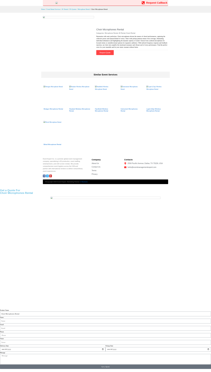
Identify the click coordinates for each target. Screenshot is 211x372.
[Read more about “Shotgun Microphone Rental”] (51, 105)
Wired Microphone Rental (52, 144)
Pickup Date (109, 346)
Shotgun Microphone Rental (53, 109)
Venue (2, 338)
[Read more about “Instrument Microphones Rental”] (129, 105)
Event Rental (130, 33)
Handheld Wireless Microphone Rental (101, 110)
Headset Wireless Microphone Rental (79, 110)
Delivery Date (4, 346)
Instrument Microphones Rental (129, 110)
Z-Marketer (84, 182)
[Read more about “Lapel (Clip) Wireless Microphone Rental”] (154, 105)
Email (2, 324)
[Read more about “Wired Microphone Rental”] (51, 141)
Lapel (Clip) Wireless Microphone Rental (153, 110)
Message (2, 353)
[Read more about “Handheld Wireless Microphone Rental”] (103, 105)
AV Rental (122, 33)
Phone (2, 332)
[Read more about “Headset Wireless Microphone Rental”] (77, 105)
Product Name (4, 310)
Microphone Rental (111, 33)
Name (2, 317)
